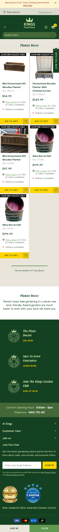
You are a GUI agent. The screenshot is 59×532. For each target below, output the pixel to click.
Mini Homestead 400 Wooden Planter (14, 157)
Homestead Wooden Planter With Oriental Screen (44, 87)
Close (56, 49)
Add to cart (11, 121)
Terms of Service (13, 475)
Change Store (45, 12)
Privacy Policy (50, 472)
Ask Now (28, 340)
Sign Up (49, 465)
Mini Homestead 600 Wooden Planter (14, 85)
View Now (27, 5)
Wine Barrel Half (42, 155)
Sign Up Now (30, 391)
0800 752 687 (36, 412)
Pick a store (11, 102)
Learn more (29, 365)
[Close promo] (55, 3)
